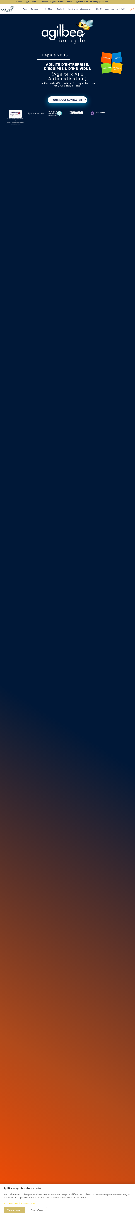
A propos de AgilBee (119, 9)
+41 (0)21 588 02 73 (80, 2)
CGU (33, 1203)
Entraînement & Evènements (79, 9)
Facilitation (61, 9)
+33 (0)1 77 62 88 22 (30, 2)
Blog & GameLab (102, 9)
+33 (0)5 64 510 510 (56, 2)
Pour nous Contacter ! (67, 100)
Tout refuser (37, 1210)
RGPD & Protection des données (16, 1203)
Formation (35, 9)
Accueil (25, 9)
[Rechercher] (132, 9)
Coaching (48, 9)
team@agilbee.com (101, 2)
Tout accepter (14, 1210)
